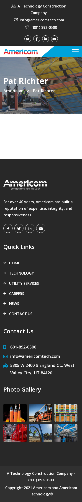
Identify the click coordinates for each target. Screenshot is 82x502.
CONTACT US (20, 313)
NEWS (14, 303)
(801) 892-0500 (44, 27)
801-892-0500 (23, 347)
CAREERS (16, 293)
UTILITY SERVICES (24, 283)
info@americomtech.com (42, 19)
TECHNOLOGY (21, 273)
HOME (14, 263)
